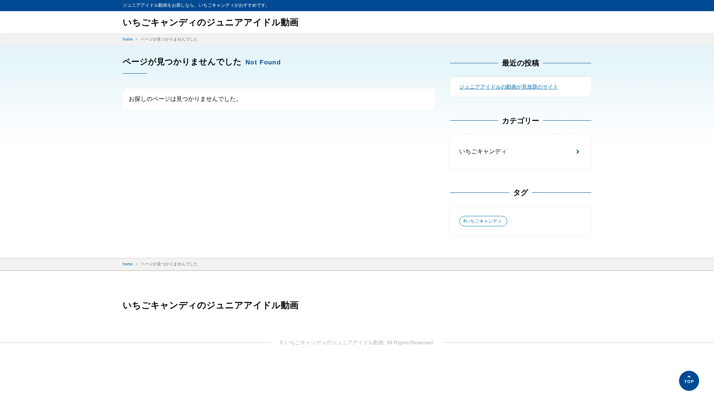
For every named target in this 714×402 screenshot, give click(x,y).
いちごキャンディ (483, 151)
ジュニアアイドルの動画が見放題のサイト (508, 87)
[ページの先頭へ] (689, 381)
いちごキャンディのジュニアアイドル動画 (211, 22)
